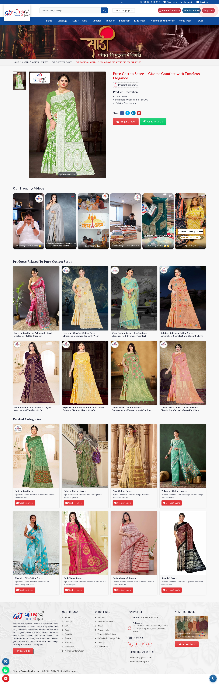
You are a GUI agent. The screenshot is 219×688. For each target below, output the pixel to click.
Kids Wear (139, 20)
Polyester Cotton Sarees (174, 491)
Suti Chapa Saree (73, 578)
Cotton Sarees (40, 62)
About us (101, 617)
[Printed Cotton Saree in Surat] (85, 456)
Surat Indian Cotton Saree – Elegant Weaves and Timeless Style (32, 409)
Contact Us (188, 2)
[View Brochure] (191, 627)
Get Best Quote (26, 503)
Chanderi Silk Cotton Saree (29, 578)
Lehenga (62, 20)
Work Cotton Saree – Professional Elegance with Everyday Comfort (129, 334)
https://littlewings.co (139, 661)
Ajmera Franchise (170, 10)
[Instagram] (142, 644)
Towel (200, 20)
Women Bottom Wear (162, 20)
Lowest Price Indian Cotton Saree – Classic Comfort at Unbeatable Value (180, 409)
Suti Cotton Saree (24, 491)
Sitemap (101, 642)
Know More (23, 651)
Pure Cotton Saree (62, 62)
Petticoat (124, 20)
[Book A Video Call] (5, 661)
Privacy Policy (104, 630)
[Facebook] (136, 644)
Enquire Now (127, 121)
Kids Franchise (191, 10)
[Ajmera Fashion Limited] (17, 13)
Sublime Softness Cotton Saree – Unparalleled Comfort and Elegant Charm (182, 334)
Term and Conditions (106, 634)
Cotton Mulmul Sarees (124, 578)
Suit (74, 20)
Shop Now (208, 10)
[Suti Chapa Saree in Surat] (85, 543)
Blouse (110, 20)
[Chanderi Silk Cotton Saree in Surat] (36, 543)
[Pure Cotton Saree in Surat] (134, 456)
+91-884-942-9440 (151, 2)
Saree (49, 20)
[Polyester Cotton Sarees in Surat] (183, 456)
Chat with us (155, 121)
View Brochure (187, 644)
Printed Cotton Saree (75, 491)
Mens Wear (185, 20)
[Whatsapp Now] (5, 670)
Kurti (84, 20)
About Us (171, 2)
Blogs (100, 626)
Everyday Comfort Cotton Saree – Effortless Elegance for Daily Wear (81, 334)
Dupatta (96, 20)
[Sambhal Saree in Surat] (183, 543)
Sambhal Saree (169, 578)
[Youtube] (130, 644)
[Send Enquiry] (5, 678)
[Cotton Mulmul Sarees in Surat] (134, 543)
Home (16, 62)
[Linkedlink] (149, 644)
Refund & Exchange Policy (109, 638)
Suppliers (204, 2)
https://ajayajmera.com (140, 657)
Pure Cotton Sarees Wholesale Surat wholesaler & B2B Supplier (33, 334)
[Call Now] (213, 678)
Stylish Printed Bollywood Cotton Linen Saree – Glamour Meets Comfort (83, 409)
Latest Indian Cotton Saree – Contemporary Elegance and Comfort (131, 409)
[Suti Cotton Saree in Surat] (36, 456)
